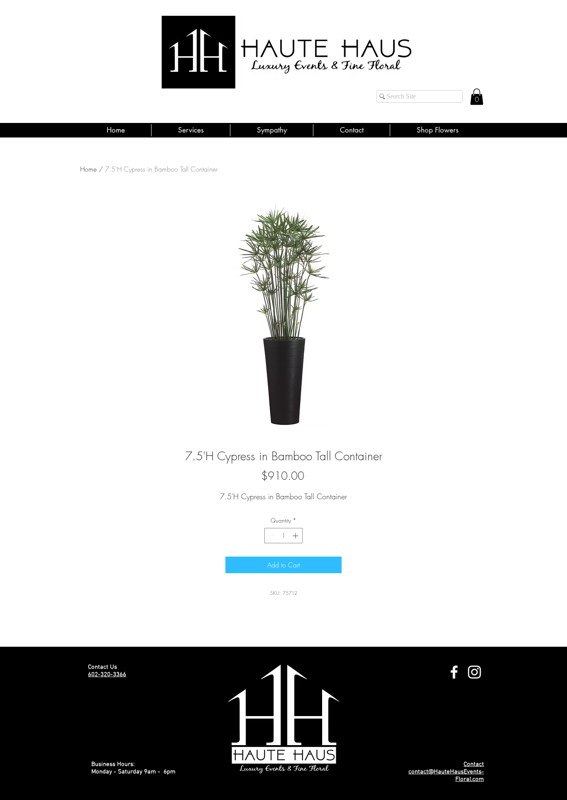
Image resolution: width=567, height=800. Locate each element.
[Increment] (296, 535)
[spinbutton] (283, 535)
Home (88, 169)
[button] (477, 96)
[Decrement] (271, 535)
